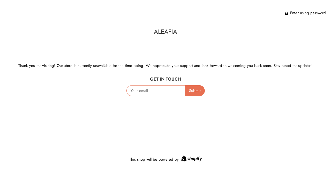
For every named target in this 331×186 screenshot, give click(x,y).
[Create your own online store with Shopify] (191, 159)
